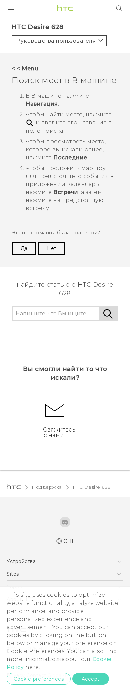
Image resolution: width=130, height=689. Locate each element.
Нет (51, 248)
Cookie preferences (39, 679)
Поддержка (47, 487)
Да (24, 248)
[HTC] (65, 8)
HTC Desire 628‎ (92, 487)
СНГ (69, 541)
